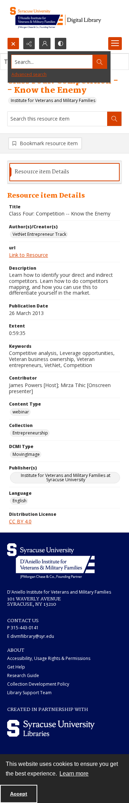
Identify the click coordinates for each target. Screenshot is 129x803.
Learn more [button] (74, 774)
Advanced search (29, 74)
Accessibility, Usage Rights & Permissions (48, 658)
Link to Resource (28, 254)
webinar (21, 412)
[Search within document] (114, 119)
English (20, 501)
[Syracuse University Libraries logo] (51, 728)
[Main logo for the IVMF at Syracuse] (64, 19)
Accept (18, 794)
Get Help (16, 667)
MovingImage (26, 454)
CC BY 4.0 (20, 521)
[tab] (64, 172)
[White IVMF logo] (51, 561)
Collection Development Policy (38, 684)
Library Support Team (29, 693)
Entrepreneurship (30, 433)
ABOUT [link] (15, 650)
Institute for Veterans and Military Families (53, 100)
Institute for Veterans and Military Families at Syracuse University (65, 477)
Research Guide (23, 675)
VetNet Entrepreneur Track (39, 234)
